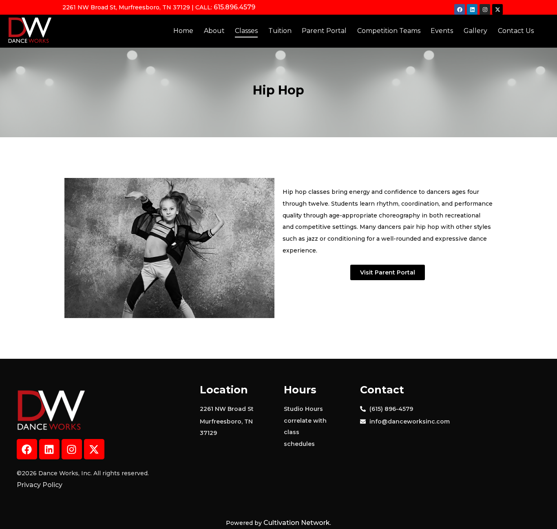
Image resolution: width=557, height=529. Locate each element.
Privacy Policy (39, 485)
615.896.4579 (234, 7)
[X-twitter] (497, 9)
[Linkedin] (472, 9)
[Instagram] (485, 9)
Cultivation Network (296, 523)
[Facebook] (459, 9)
